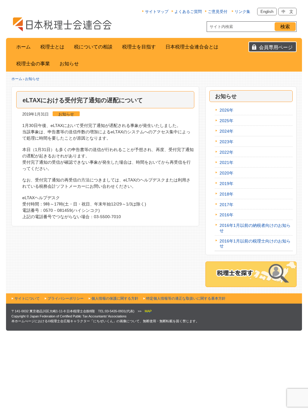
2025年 (226, 120)
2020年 (226, 173)
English (266, 11)
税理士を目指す (139, 46)
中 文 (287, 11)
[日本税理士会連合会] (62, 24)
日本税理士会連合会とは (191, 46)
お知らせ (69, 63)
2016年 (226, 214)
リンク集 (242, 11)
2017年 (226, 204)
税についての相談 (93, 46)
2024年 (226, 131)
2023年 (226, 141)
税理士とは (52, 46)
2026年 (226, 110)
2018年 (226, 194)
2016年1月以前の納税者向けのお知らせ (255, 228)
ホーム (23, 46)
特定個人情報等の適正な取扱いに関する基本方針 (186, 298)
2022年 (226, 152)
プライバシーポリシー (66, 298)
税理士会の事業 (33, 63)
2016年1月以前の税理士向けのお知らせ (255, 244)
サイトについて (27, 298)
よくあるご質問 (188, 11)
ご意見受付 (217, 11)
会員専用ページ (276, 47)
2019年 (226, 183)
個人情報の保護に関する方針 (114, 298)
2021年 (226, 162)
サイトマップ (156, 11)
